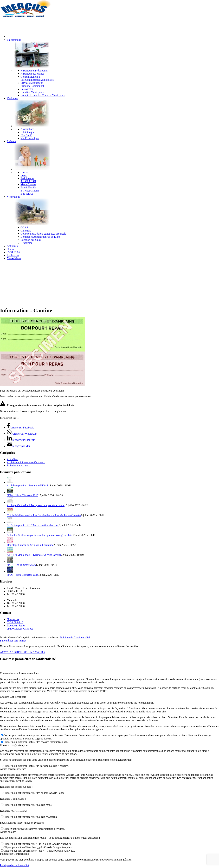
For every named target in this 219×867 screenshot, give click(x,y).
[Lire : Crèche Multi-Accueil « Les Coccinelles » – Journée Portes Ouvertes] (10, 512)
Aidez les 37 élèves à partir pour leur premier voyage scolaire (40, 535)
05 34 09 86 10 (15, 622)
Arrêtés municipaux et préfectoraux (26, 462)
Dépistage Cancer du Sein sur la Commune (30, 545)
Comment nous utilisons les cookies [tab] (19, 673)
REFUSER (22, 652)
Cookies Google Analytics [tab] (14, 745)
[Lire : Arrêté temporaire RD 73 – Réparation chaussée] (10, 522)
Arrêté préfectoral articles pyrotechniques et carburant (36, 505)
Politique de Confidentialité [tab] (14, 853)
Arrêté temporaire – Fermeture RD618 (27, 485)
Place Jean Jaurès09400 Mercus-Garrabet (20, 627)
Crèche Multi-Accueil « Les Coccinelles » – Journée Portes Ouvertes (44, 515)
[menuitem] (113, 36)
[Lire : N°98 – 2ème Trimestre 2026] (10, 492)
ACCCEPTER (8, 652)
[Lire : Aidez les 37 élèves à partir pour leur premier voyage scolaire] (10, 532)
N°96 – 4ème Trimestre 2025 (22, 574)
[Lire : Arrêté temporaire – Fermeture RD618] (10, 482)
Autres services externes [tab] (13, 768)
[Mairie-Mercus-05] (25, 16)
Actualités (12, 459)
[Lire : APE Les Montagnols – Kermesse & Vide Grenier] (10, 551)
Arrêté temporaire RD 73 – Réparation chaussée (33, 525)
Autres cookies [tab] (8, 831)
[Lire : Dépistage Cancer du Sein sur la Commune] (10, 541)
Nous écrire (13, 619)
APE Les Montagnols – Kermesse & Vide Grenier (34, 554)
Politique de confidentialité (14, 865)
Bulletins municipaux (18, 465)
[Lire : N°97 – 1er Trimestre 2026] (10, 561)
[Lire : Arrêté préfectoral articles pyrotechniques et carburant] (10, 502)
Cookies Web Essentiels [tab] (13, 696)
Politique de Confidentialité (75, 637)
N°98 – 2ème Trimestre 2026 (22, 495)
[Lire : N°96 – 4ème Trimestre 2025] (10, 571)
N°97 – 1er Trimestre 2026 (21, 564)
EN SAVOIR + (37, 652)
